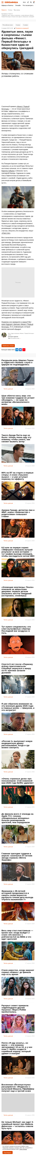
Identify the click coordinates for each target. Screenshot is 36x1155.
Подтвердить (8, 1152)
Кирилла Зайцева (8, 171)
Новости (4, 10)
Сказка (18, 25)
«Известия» (6, 233)
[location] (27, 2)
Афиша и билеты (7, 5)
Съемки (25, 25)
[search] (30, 2)
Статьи (10, 10)
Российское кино (8, 25)
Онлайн (18, 5)
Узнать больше (23, 1149)
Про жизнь (17, 10)
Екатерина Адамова (13, 336)
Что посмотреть (28, 5)
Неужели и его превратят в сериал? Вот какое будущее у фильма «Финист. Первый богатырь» (17, 324)
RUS (24, 2)
